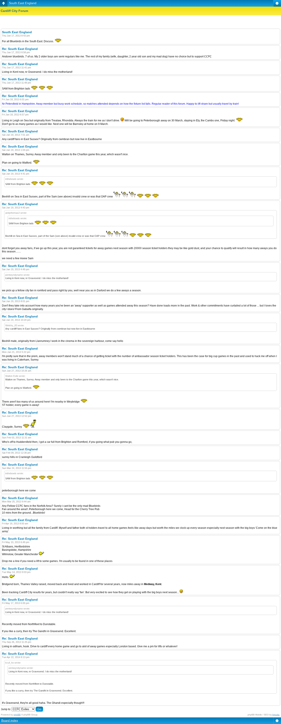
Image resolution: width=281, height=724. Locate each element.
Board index (9, 720)
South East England (22, 3)
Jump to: (6, 709)
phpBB (17, 714)
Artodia (275, 714)
